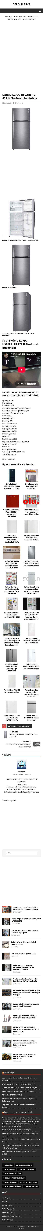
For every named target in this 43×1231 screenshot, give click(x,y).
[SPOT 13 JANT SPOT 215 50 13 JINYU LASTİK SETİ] (6, 923)
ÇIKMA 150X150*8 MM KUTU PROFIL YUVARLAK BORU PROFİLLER (24, 1056)
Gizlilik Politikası (7, 1205)
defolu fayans (9, 1169)
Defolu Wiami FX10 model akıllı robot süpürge (23, 943)
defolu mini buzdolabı (12, 1174)
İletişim (4, 1201)
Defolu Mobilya (7, 1220)
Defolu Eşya (9, 1072)
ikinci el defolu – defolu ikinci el (19, 1112)
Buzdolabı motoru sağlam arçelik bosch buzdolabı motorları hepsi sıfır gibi (26, 992)
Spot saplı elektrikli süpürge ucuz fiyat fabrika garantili (25, 1017)
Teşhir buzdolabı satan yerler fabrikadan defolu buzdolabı (25, 980)
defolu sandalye (10, 1182)
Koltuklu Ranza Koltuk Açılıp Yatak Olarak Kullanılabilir (20, 1118)
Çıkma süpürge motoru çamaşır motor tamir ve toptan (26, 1005)
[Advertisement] (21, 57)
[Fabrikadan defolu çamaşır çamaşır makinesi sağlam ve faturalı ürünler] (6, 1045)
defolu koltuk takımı (26, 1169)
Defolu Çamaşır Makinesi (11, 1216)
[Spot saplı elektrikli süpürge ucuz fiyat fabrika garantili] (6, 1020)
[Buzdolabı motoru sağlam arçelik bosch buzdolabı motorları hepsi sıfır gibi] (6, 995)
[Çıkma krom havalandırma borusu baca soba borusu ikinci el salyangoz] (6, 1032)
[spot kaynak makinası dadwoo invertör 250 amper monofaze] (6, 912)
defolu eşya (19, 103)
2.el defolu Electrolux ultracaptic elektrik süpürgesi (25, 931)
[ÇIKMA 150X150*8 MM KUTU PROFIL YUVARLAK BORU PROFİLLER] (6, 1059)
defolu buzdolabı (20, 17)
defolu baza (8, 1165)
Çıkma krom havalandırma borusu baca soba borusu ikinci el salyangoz (26, 1029)
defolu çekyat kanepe (12, 1186)
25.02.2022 (7, 103)
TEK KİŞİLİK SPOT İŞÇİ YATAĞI (23, 954)
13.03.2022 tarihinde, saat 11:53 (21, 774)
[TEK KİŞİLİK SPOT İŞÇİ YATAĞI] (6, 958)
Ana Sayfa (8, 17)
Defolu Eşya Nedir (8, 1209)
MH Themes (21, 1227)
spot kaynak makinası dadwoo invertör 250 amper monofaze (26, 908)
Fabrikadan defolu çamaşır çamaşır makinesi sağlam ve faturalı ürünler (25, 1043)
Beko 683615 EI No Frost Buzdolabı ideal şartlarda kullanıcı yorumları (23, 967)
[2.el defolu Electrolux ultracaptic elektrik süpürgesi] (6, 935)
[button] (39, 10)
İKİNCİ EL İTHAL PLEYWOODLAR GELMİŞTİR (16, 1130)
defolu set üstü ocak (28, 1182)
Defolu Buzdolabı (8, 1212)
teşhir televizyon (31, 1186)
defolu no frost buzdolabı (19, 726)
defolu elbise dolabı (24, 1165)
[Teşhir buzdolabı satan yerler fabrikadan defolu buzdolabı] (6, 983)
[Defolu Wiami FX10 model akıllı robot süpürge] (5, 947)
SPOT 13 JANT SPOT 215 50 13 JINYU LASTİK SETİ (26, 920)
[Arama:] (21, 853)
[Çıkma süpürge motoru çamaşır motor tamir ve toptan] (6, 1008)
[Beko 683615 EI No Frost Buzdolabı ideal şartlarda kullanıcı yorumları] (6, 970)
